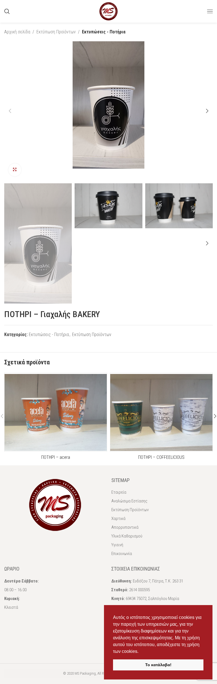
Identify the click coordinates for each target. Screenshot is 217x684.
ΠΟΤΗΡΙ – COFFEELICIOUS (161, 457)
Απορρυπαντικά (124, 527)
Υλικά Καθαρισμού (126, 536)
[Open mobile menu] (210, 11)
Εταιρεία (118, 492)
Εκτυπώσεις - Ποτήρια (103, 32)
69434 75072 (136, 598)
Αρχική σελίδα (17, 32)
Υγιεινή (117, 544)
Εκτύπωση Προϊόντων (56, 32)
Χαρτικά (118, 518)
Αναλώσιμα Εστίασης (129, 501)
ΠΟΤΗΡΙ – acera (55, 457)
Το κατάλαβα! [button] (158, 665)
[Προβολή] (14, 170)
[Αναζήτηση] (7, 11)
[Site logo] (108, 11)
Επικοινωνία (121, 553)
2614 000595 (139, 589)
